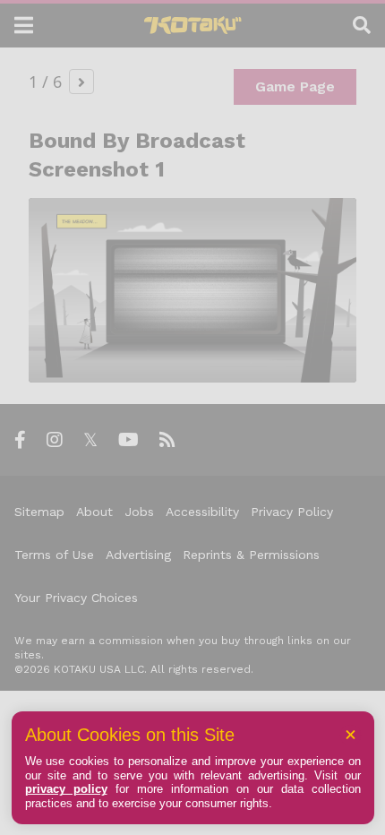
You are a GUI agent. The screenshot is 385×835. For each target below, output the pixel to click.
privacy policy (66, 789)
